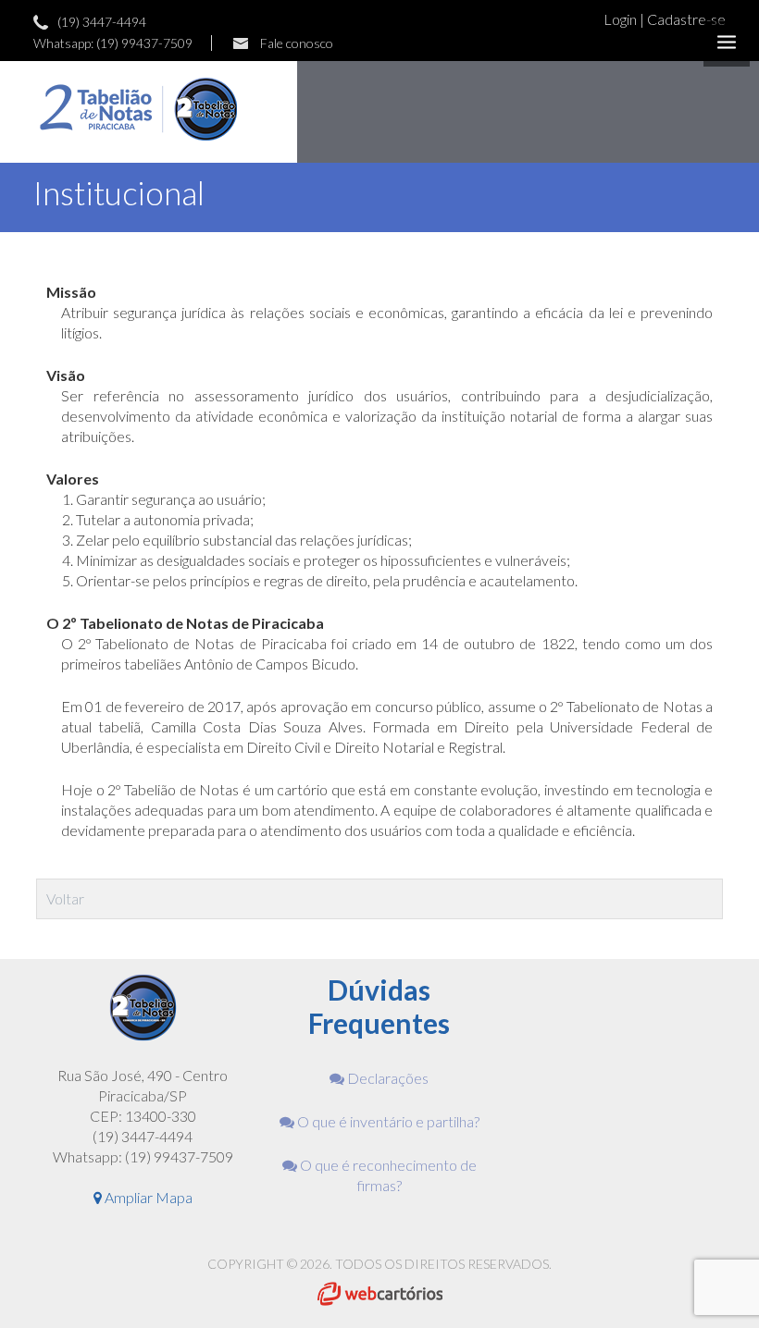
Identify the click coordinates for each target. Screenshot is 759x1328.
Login (621, 19)
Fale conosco (296, 43)
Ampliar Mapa (147, 1197)
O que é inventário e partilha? (386, 1121)
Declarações (386, 1078)
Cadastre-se (686, 19)
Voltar (65, 898)
